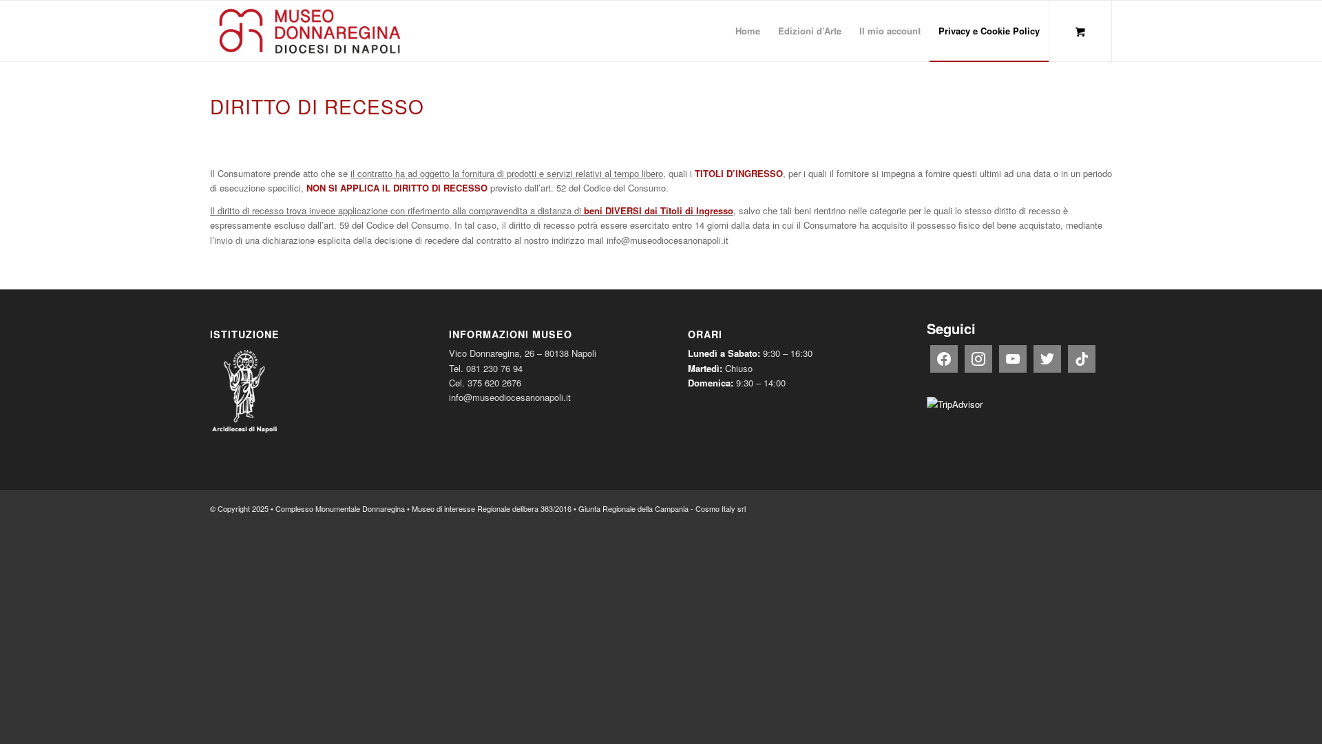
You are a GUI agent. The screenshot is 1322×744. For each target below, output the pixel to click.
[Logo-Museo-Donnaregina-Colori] (310, 31)
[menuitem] (747, 31)
